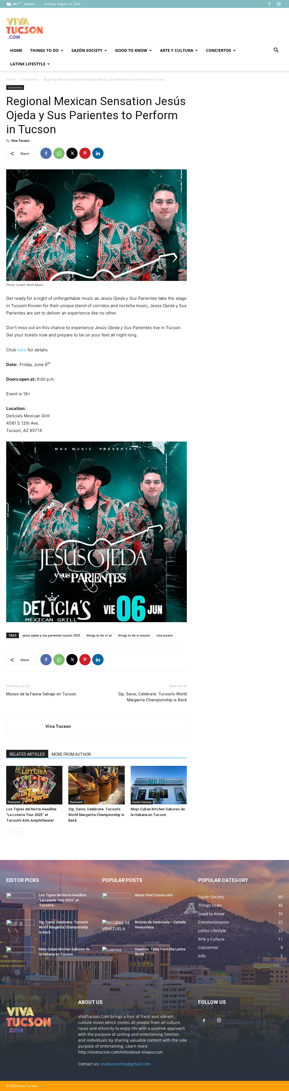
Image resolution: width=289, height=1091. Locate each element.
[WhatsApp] (59, 153)
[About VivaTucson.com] (116, 902)
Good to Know (131, 50)
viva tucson (164, 635)
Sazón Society (86, 50)
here (22, 349)
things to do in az (99, 635)
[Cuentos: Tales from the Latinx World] (116, 956)
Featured (14, 802)
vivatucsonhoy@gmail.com (125, 1063)
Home (16, 50)
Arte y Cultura (176, 50)
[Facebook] (269, 4)
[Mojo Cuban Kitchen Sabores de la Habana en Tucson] (159, 785)
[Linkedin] (98, 153)
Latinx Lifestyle (27, 63)
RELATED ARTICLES (27, 754)
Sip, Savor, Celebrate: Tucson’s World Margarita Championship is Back (152, 696)
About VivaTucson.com (154, 895)
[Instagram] (278, 4)
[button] (276, 51)
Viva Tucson (20, 140)
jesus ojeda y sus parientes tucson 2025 (51, 635)
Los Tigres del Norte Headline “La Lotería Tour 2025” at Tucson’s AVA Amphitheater (31, 814)
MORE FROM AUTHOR (71, 754)
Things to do (44, 50)
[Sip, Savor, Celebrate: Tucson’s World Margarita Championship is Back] (96, 785)
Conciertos (218, 50)
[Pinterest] (85, 153)
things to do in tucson (134, 635)
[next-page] (18, 831)
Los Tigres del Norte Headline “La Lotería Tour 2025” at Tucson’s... (62, 900)
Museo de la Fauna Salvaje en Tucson (41, 694)
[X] (72, 153)
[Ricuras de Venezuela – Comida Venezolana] (116, 929)
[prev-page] (9, 831)
